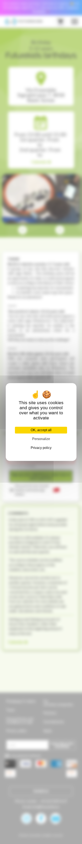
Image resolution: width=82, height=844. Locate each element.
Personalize (41, 439)
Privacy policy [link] (41, 448)
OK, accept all (41, 430)
